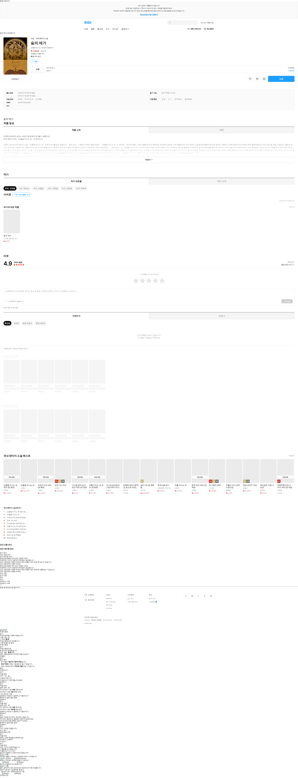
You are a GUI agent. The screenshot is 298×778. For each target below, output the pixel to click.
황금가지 (34, 56)
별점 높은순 (27, 323)
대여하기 (3, 739)
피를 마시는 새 (181, 485)
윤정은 (262, 490)
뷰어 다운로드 (110, 602)
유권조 (279, 490)
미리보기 (15, 79)
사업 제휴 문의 (132, 602)
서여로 (33, 54)
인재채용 (152, 602)
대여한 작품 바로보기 (21, 654)
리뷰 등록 (287, 301)
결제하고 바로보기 (6, 696)
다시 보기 (12, 751)
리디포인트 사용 (6, 694)
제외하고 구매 (5, 581)
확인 (1, 668)
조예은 (57, 488)
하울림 (17, 238)
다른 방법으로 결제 (7, 643)
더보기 (292, 207)
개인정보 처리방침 (96, 620)
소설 (32, 38)
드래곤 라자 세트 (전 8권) (45, 486)
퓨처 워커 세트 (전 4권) (199, 486)
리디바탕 (109, 608)
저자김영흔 (67, 188)
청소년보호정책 (107, 620)
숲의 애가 (7, 236)
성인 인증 (3, 573)
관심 (35, 61)
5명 (39, 54)
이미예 (142, 490)
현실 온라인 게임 (250, 485)
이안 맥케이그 (170, 488)
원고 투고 (130, 598)
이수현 (211, 488)
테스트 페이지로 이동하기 (149, 14)
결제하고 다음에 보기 (21, 696)
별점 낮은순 (41, 323)
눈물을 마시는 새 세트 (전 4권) (10, 486)
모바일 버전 (4, 775)
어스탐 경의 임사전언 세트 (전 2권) (79, 486)
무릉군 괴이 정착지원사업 (233, 486)
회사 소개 (152, 598)
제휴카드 (109, 598)
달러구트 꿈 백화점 (147, 486)
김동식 (245, 488)
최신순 (7, 323)
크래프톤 (160, 488)
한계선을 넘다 (163, 485)
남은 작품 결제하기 (7, 654)
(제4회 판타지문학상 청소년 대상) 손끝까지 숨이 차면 (130, 486)
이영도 (5, 490)
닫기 (5, 730)
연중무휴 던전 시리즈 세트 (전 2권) (284, 486)
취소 (1, 577)
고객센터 (91, 595)
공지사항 (91, 600)
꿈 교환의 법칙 (215, 485)
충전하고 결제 (5, 698)
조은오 (125, 490)
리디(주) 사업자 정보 (90, 617)
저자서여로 (10, 188)
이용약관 (87, 620)
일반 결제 (13, 698)
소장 (281, 79)
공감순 (16, 323)
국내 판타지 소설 (42, 38)
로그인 (207, 23)
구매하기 (10, 739)
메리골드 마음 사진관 (267, 486)
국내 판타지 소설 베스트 (12, 508)
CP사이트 (109, 605)
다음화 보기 (4, 751)
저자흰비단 (24, 188)
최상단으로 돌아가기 (13, 587)
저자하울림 (38, 188)
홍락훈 (228, 490)
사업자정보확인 (117, 620)
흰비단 (11, 238)
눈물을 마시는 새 (27, 485)
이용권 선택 (4, 678)
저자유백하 (81, 188)
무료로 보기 (4, 680)
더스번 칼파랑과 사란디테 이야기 (113, 486)
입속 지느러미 (60, 485)
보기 (1, 730)
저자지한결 (53, 188)
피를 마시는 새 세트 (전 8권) (96, 486)
